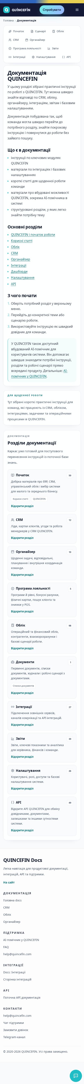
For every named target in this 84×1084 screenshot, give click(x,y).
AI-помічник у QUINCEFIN (21, 940)
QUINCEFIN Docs (22, 860)
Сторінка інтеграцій (17, 979)
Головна (8, 20)
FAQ (6, 947)
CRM (14, 253)
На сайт (9, 882)
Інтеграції (18, 265)
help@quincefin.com (17, 954)
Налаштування (22, 277)
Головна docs (12, 900)
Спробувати (52, 10)
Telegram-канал (14, 1037)
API (13, 284)
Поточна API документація (21, 997)
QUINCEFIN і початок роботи (33, 234)
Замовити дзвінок (15, 1030)
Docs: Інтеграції (14, 972)
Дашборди (19, 271)
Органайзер (20, 259)
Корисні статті (21, 240)
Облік (15, 247)
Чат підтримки (13, 1023)
